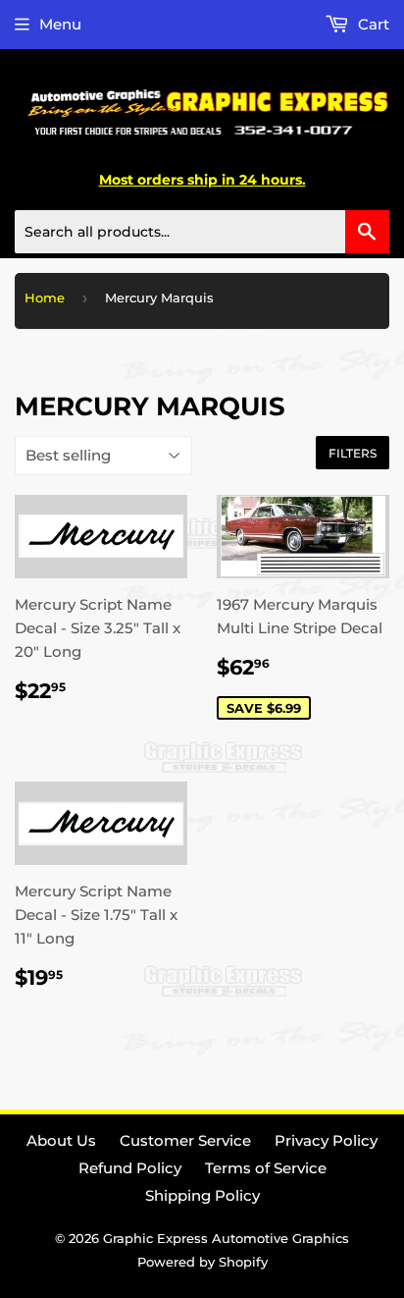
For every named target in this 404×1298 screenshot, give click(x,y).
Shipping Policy (202, 1195)
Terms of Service (266, 1168)
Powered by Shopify (202, 1262)
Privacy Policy (326, 1140)
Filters (352, 453)
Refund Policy (129, 1168)
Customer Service (185, 1140)
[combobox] (202, 231)
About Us (61, 1140)
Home (45, 297)
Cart (371, 24)
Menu (60, 24)
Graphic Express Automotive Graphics (226, 1238)
